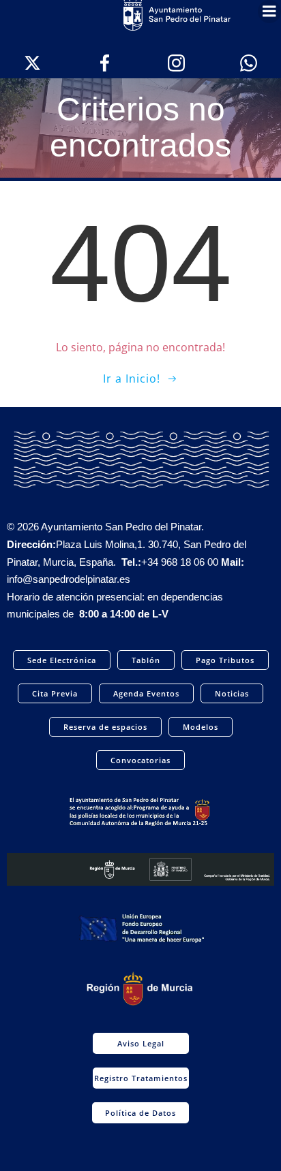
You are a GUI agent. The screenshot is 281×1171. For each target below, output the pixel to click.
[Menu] (269, 11)
